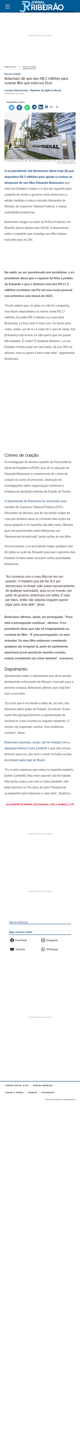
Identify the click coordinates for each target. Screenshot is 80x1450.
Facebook (21, 940)
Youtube (20, 949)
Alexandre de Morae (19, 804)
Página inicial (10, 67)
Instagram (52, 940)
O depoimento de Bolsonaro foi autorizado (32, 501)
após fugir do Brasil (32, 760)
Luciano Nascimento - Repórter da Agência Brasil (32, 90)
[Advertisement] (40, 256)
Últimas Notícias (18, 922)
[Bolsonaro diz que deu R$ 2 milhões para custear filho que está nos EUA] (34, 107)
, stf (71, 804)
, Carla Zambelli (58, 804)
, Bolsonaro (40, 804)
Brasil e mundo (29, 67)
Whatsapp (52, 949)
